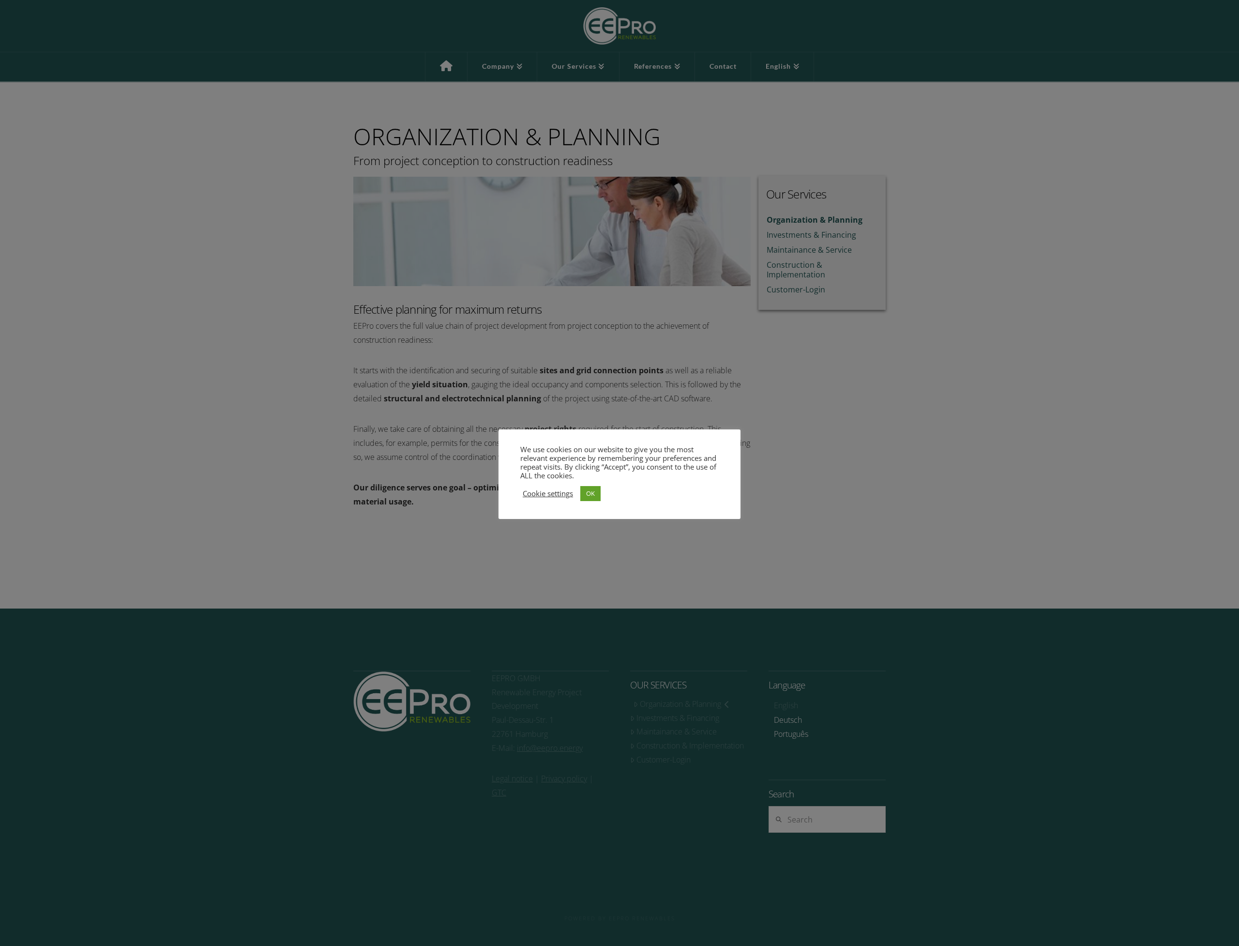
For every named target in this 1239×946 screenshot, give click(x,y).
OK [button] (590, 493)
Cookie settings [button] (548, 493)
